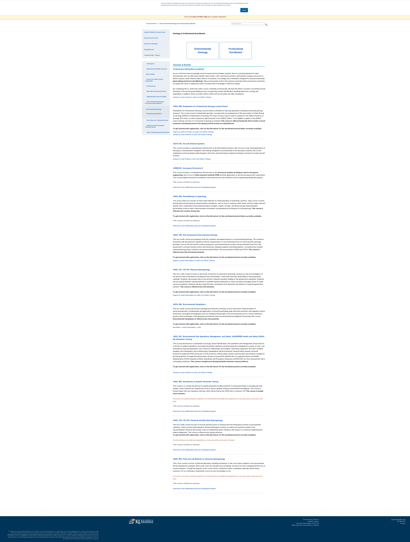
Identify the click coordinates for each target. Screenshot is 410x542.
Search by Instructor (151, 38)
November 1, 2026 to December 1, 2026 (187, 327)
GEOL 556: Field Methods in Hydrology (189, 196)
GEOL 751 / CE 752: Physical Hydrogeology (191, 270)
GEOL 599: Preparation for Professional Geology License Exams (200, 106)
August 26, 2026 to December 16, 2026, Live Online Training (194, 295)
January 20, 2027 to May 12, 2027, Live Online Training (191, 159)
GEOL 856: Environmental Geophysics (189, 304)
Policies (402, 523)
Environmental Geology (153, 109)
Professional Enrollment (154, 113)
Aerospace (150, 63)
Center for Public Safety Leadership (154, 80)
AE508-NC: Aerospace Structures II (188, 168)
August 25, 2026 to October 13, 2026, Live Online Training (193, 132)
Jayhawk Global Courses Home (154, 32)
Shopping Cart (149, 49)
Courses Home (151, 23)
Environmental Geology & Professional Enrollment (177, 23)
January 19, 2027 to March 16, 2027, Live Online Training (192, 134)
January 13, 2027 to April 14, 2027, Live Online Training (192, 97)
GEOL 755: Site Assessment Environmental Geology (195, 235)
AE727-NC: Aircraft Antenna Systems (189, 144)
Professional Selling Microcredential (188, 69)
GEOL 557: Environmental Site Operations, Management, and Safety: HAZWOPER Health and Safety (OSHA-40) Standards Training (219, 337)
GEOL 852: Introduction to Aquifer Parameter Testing (195, 382)
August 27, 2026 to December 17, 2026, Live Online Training (194, 260)
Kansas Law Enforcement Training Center (154, 126)
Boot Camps (150, 74)
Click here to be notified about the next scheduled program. (194, 187)
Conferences (151, 86)
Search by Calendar (151, 44)
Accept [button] (244, 10)
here (229, 5)
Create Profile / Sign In (152, 55)
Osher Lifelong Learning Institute (157, 132)
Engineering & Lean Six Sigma (156, 96)
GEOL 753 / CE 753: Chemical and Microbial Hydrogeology (198, 420)
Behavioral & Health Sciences (156, 69)
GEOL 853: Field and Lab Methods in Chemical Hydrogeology (199, 459)
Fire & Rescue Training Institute (157, 120)
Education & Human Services (156, 91)
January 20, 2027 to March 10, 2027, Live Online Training (192, 372)
